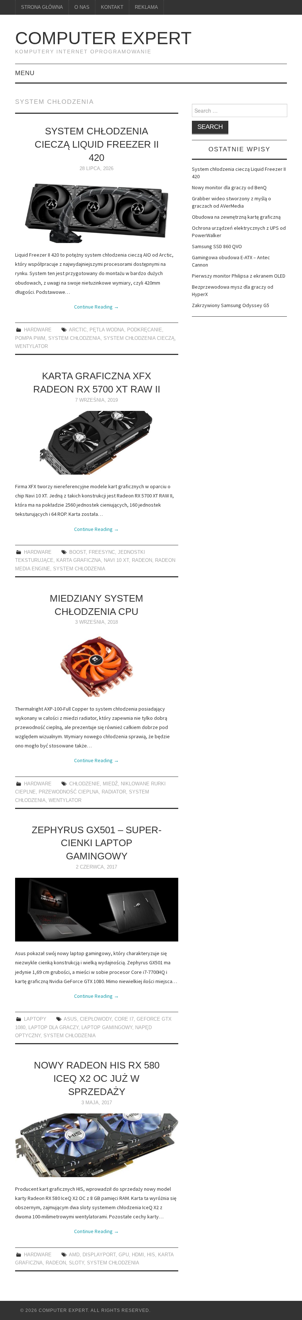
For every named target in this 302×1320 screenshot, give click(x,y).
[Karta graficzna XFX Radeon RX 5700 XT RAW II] (96, 443)
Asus (70, 1019)
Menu (25, 73)
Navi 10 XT (116, 560)
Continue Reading (96, 306)
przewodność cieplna (69, 792)
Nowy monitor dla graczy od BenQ (229, 187)
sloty (76, 1263)
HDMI (138, 1254)
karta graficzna (78, 560)
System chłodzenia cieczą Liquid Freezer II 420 (97, 144)
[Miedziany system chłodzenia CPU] (96, 665)
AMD (74, 1254)
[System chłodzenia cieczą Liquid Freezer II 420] (96, 211)
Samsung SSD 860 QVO (217, 246)
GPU (124, 1254)
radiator (114, 792)
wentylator (31, 346)
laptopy (35, 1019)
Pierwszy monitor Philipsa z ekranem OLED (238, 275)
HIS (151, 1254)
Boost (77, 552)
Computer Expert (103, 38)
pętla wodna (106, 329)
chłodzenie (84, 783)
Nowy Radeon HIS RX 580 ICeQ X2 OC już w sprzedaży (96, 1078)
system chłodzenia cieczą (139, 338)
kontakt (112, 7)
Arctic (78, 329)
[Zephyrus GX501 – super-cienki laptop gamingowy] (96, 909)
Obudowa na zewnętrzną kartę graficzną (236, 217)
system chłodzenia (74, 338)
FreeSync (102, 552)
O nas (81, 7)
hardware (38, 329)
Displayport (99, 1254)
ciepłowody (96, 1019)
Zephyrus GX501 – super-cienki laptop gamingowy (97, 843)
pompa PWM (30, 338)
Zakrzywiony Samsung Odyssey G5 (230, 305)
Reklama (146, 7)
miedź (110, 783)
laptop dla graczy (53, 1027)
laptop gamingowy (106, 1027)
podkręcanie (144, 329)
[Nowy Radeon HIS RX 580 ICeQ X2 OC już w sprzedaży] (96, 1145)
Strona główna (42, 7)
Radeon (142, 560)
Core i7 (124, 1019)
